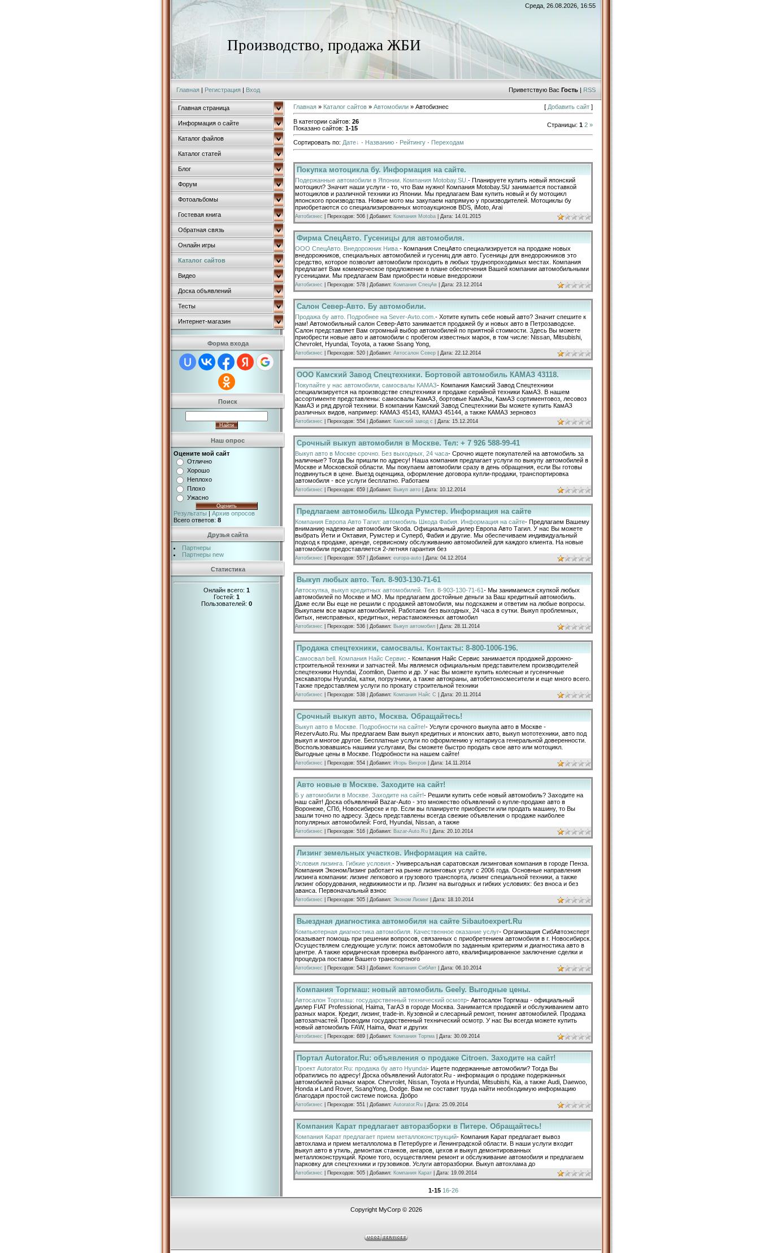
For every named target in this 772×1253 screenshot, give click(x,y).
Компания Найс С (414, 694)
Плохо (196, 488)
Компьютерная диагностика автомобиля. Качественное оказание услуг (397, 931)
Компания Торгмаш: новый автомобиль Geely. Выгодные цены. (414, 989)
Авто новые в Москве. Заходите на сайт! (371, 784)
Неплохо (199, 479)
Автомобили (391, 106)
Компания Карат (412, 1173)
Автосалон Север (414, 353)
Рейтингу (413, 142)
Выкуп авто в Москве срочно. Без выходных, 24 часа (371, 453)
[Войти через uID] (187, 361)
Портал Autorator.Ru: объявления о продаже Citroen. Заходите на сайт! (426, 1058)
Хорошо (198, 470)
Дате (349, 142)
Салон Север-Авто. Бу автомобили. (361, 306)
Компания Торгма (414, 1036)
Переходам (447, 142)
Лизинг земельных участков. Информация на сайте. (392, 853)
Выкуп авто (406, 489)
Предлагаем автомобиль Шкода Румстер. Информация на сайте (414, 511)
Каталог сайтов (345, 106)
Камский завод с (413, 421)
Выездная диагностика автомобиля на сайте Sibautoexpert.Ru (409, 921)
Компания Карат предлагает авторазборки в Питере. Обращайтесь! (419, 1126)
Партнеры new (203, 554)
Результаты (190, 513)
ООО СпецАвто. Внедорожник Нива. (347, 248)
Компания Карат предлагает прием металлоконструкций (376, 1136)
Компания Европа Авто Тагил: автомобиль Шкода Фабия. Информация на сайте (410, 521)
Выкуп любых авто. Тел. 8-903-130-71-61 (369, 579)
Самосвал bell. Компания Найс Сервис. (351, 658)
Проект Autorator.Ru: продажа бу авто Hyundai (361, 1068)
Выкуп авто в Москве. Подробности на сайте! (360, 726)
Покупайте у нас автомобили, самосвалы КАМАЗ (366, 385)
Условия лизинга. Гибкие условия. (343, 863)
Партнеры (196, 547)
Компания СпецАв (415, 284)
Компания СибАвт (414, 968)
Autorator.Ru (408, 1104)
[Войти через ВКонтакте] (206, 361)
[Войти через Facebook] (226, 361)
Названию (379, 142)
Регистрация (223, 89)
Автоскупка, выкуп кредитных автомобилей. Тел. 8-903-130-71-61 (389, 590)
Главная (187, 89)
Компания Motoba (414, 216)
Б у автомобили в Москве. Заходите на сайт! (359, 795)
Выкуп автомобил (414, 626)
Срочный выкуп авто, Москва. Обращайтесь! (379, 716)
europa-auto (407, 558)
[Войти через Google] (265, 362)
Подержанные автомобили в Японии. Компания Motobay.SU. (381, 180)
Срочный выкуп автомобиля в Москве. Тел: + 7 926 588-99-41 (408, 443)
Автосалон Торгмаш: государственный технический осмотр (381, 1000)
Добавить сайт (568, 106)
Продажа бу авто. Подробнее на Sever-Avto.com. (365, 316)
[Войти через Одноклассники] (226, 381)
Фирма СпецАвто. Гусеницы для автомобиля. (381, 238)
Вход (253, 89)
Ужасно (198, 497)
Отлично (199, 461)
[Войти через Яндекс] (245, 361)
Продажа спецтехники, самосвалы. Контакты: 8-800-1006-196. (407, 648)
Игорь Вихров (409, 763)
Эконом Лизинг (410, 899)
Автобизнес (309, 216)
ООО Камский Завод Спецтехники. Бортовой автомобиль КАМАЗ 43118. (428, 374)
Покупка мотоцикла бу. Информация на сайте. (381, 169)
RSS (589, 89)
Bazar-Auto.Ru (410, 831)
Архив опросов (233, 513)
